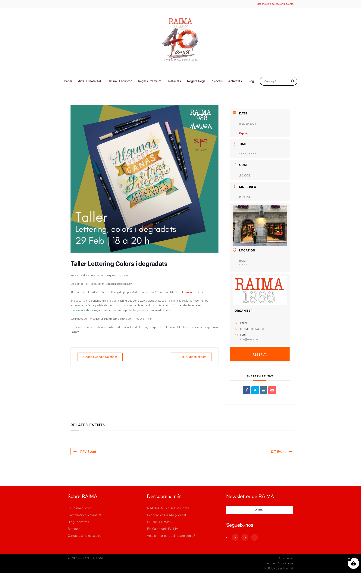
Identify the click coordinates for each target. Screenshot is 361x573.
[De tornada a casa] (180, 40)
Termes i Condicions (279, 563)
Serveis (217, 81)
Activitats (235, 81)
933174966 (257, 329)
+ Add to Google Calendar (100, 357)
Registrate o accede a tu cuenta (275, 4)
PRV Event (88, 451)
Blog (250, 81)
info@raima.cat (249, 339)
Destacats (174, 81)
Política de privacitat (278, 568)
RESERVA (244, 197)
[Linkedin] (263, 390)
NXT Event (278, 451)
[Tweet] (255, 390)
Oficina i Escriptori (119, 81)
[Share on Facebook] (246, 390)
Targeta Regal (196, 81)
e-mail (259, 510)
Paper (68, 81)
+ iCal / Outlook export (191, 357)
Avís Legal (285, 558)
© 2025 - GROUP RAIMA (85, 558)
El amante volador (192, 292)
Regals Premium (149, 81)
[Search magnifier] (292, 81)
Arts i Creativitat (89, 81)
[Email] (272, 390)
